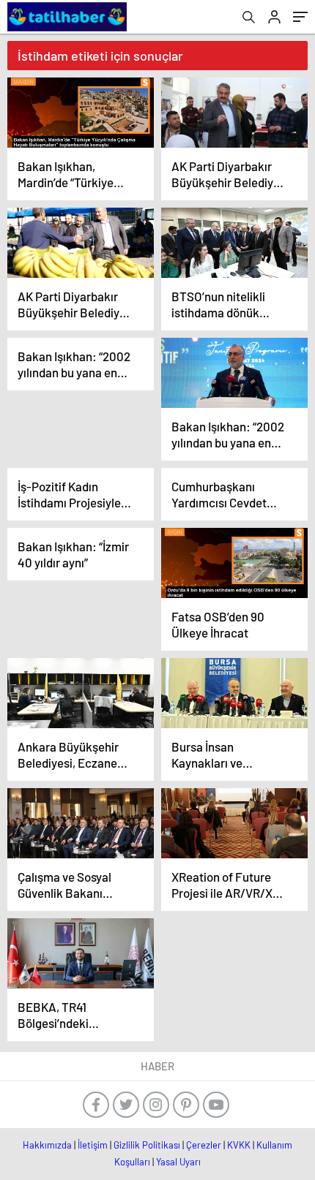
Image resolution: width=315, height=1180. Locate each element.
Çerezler (203, 1145)
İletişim (93, 1145)
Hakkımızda (47, 1145)
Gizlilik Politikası (147, 1145)
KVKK (239, 1145)
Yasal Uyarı (178, 1162)
